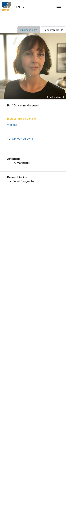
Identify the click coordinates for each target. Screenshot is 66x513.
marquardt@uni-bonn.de (22, 118)
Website (12, 124)
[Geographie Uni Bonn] (6, 6)
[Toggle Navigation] (59, 6)
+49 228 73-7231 (22, 139)
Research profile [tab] (53, 30)
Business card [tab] (28, 30)
